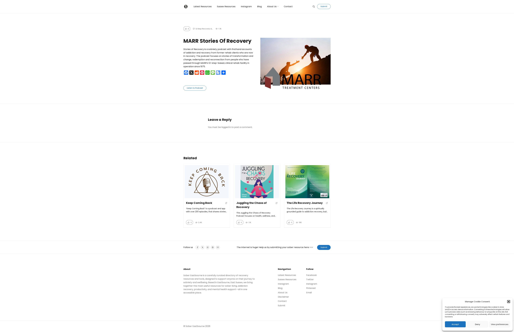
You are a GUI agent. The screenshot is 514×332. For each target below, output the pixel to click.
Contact (288, 6)
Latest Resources (203, 6)
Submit (324, 6)
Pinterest (311, 288)
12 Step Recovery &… (204, 28)
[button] (508, 301)
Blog (259, 6)
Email (309, 292)
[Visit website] (226, 204)
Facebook (311, 275)
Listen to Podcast (195, 88)
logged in (226, 127)
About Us (272, 6)
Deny (477, 324)
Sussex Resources (226, 6)
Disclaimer (283, 296)
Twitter (310, 279)
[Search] (313, 6)
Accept (455, 324)
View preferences (499, 324)
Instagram (246, 6)
